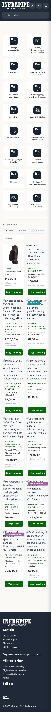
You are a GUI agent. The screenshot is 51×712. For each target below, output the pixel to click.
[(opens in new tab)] (6, 697)
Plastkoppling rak (12, 513)
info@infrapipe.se (10, 639)
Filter (11, 230)
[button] (6, 691)
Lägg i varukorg (13, 292)
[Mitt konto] (32, 6)
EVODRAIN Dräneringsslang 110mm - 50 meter (12, 332)
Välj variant (37, 410)
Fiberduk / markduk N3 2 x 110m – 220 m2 (13, 563)
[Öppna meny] (46, 6)
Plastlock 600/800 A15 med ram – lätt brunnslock (12, 452)
